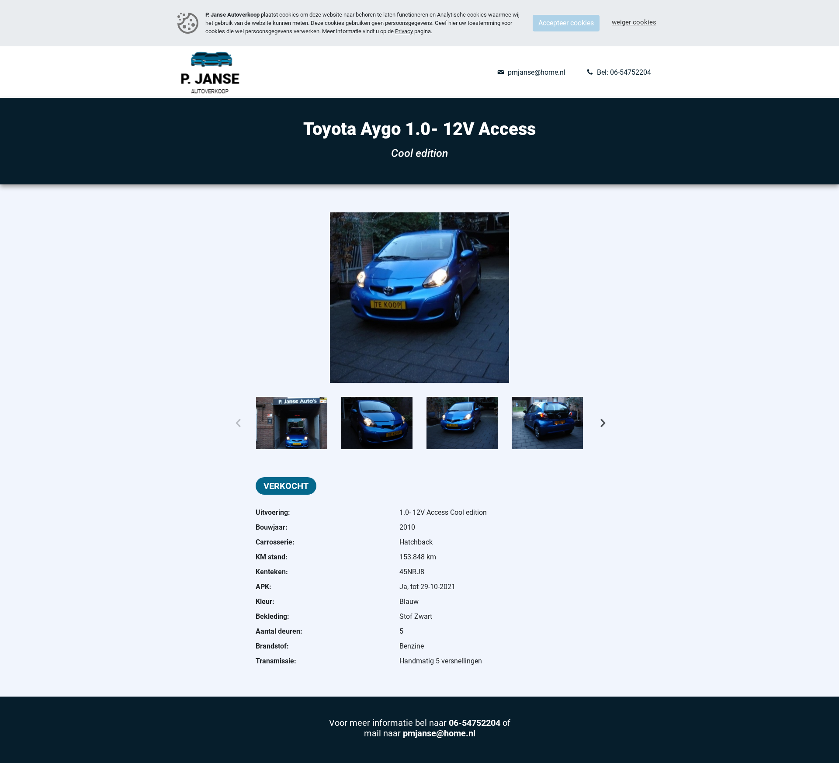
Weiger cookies (634, 22)
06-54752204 (476, 723)
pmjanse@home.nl (439, 733)
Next (627, 423)
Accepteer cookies (566, 23)
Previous (212, 423)
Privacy (404, 31)
